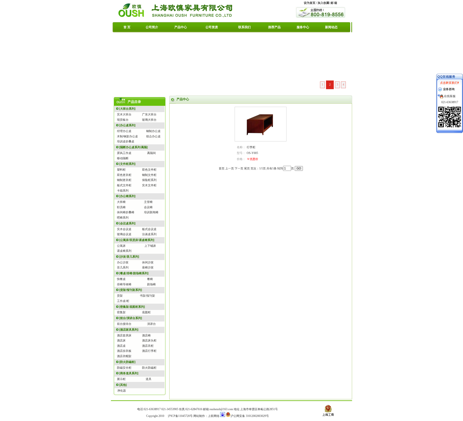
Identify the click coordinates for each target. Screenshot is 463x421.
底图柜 (146, 312)
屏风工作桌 (124, 153)
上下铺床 (150, 245)
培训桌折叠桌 (125, 141)
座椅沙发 (148, 267)
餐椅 (150, 279)
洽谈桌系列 (149, 234)
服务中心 (303, 27)
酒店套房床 (124, 335)
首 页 (126, 27)
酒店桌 (121, 345)
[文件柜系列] (127, 164)
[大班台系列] (127, 108)
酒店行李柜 (149, 351)
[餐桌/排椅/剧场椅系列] (134, 273)
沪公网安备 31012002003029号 (250, 416)
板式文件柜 (124, 185)
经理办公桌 (124, 131)
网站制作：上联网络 (206, 416)
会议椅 (148, 207)
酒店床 (121, 340)
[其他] (123, 385)
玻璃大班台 (149, 119)
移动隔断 (123, 158)
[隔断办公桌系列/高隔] (133, 147)
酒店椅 (146, 335)
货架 (120, 295)
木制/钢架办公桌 (127, 136)
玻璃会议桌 (124, 234)
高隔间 (151, 153)
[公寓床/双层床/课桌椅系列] (136, 240)
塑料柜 (121, 169)
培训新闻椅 (151, 212)
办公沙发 (123, 262)
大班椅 (121, 202)
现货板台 (123, 119)
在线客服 (450, 96)
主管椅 (148, 202)
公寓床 (121, 245)
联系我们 (244, 27)
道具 (148, 379)
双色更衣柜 (124, 175)
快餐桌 (121, 279)
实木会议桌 (124, 229)
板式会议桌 (149, 229)
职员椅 (121, 207)
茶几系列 (123, 267)
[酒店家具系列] (128, 329)
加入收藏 (323, 3)
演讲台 (151, 324)
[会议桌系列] (127, 223)
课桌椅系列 (124, 251)
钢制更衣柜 (124, 180)
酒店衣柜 (148, 345)
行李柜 (251, 147)
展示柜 (121, 379)
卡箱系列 (123, 190)
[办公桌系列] (127, 125)
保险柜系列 (149, 180)
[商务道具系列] (128, 373)
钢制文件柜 (149, 175)
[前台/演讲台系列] (130, 318)
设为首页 (309, 3)
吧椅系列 (123, 217)
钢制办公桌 (153, 131)
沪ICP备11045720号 (180, 416)
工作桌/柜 (123, 301)
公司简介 (152, 27)
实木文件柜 (149, 185)
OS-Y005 (252, 153)
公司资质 (211, 27)
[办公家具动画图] (231, 63)
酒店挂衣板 (124, 351)
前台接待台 (124, 324)
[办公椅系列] (127, 196)
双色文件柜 (149, 169)
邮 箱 (334, 3)
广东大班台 (149, 114)
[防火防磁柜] (127, 362)
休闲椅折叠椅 (125, 212)
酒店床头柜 (149, 340)
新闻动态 (331, 27)
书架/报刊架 (147, 295)
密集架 (121, 312)
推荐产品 (274, 27)
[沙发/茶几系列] (129, 256)
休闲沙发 (148, 262)
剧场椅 (151, 284)
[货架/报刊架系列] (130, 290)
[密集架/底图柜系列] (132, 306)
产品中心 (180, 27)
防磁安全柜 (124, 367)
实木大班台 (124, 114)
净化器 (121, 390)
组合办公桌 (153, 136)
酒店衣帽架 (124, 356)
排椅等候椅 (124, 284)
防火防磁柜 (149, 367)
